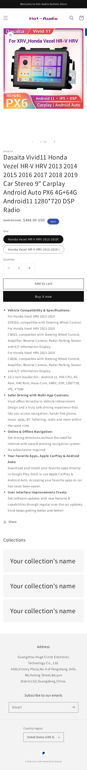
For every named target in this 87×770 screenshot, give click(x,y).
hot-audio (37, 761)
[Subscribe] (73, 707)
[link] (43, 561)
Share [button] (12, 522)
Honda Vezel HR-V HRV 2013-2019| (33, 239)
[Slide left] (33, 142)
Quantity (8, 259)
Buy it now (43, 296)
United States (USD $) (40, 737)
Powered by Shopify (52, 761)
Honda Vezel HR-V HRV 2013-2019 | (34, 249)
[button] (5, 18)
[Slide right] (54, 142)
